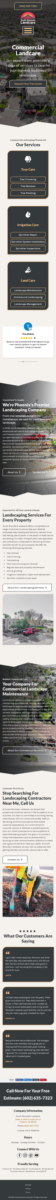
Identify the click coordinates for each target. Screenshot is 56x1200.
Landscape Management (28, 304)
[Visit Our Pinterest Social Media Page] (31, 1155)
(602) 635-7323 (28, 6)
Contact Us (39, 472)
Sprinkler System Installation (28, 241)
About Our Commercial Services (26, 750)
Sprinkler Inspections (28, 248)
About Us (13, 472)
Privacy (28, 1189)
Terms (28, 1192)
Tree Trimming (28, 179)
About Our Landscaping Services (26, 587)
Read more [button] (29, 354)
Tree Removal (28, 186)
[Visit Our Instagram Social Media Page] (25, 1155)
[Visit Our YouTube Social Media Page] (36, 1155)
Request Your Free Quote (28, 83)
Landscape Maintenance (28, 290)
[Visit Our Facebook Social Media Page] (19, 1155)
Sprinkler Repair (28, 234)
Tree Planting (28, 193)
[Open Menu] (28, 30)
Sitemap (28, 1185)
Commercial (28, 297)
